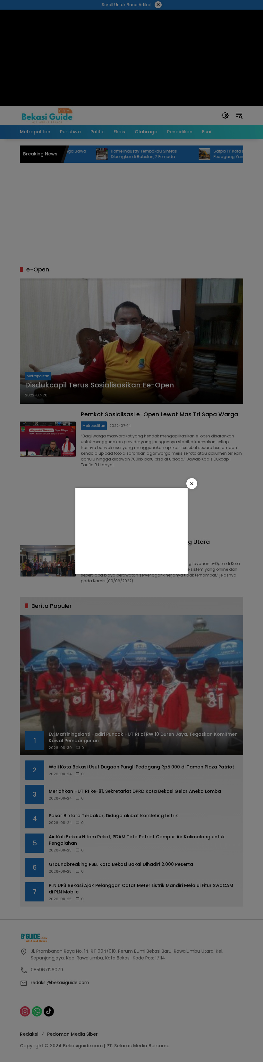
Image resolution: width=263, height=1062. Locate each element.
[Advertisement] (131, 531)
